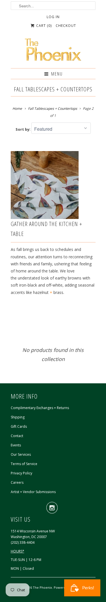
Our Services (21, 454)
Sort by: (23, 129)
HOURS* (17, 551)
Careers (17, 482)
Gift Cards (19, 426)
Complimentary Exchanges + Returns (40, 407)
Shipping (18, 417)
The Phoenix (42, 587)
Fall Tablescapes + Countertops (53, 89)
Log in (53, 16)
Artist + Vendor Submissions (33, 491)
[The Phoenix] (53, 51)
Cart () (43, 25)
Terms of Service (24, 463)
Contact (17, 435)
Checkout (66, 25)
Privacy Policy (21, 473)
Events (16, 445)
